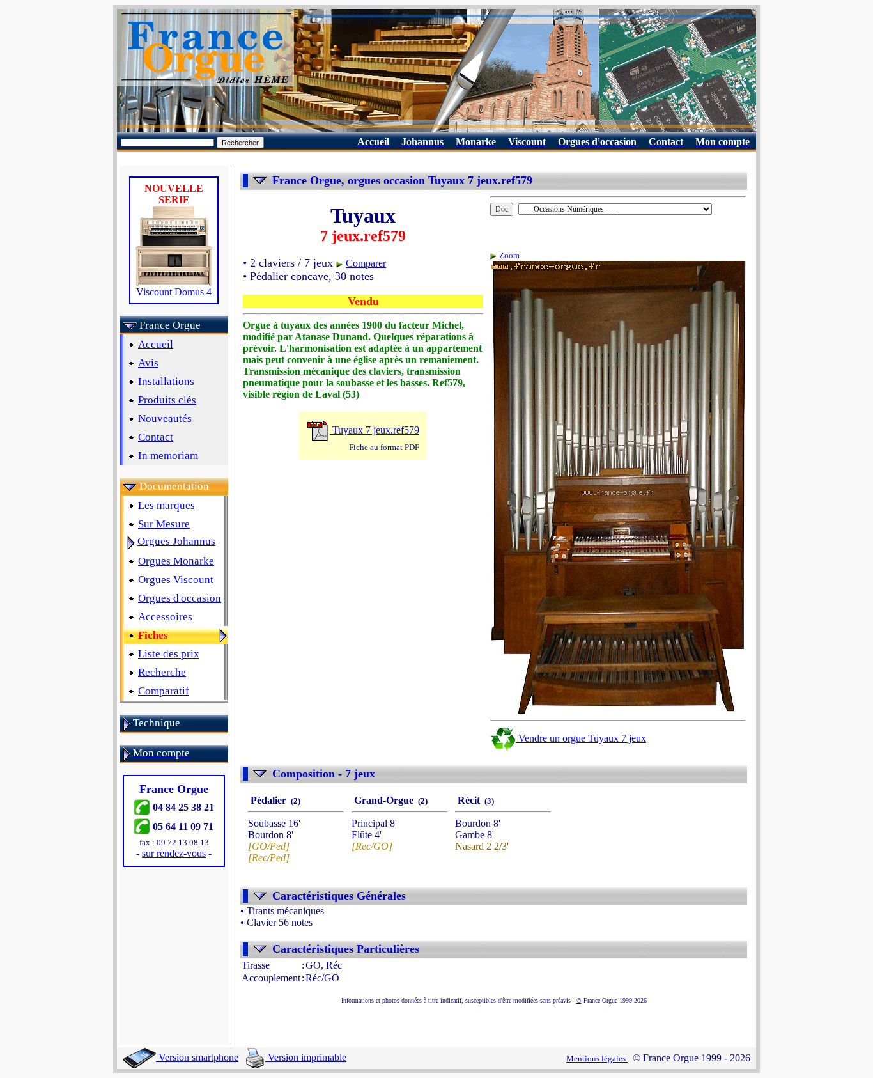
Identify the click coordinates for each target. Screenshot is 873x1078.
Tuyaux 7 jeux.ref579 (374, 430)
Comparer (366, 263)
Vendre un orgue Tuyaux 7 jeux (581, 738)
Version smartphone (197, 1057)
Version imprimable (305, 1057)
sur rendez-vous (174, 853)
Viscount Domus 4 (174, 291)
